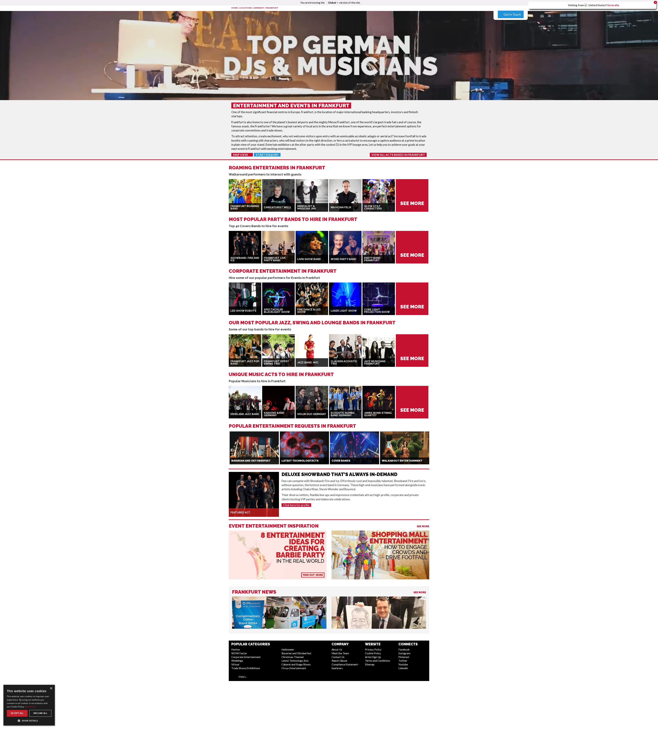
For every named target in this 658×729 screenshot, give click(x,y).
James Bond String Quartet (378, 414)
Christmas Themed (292, 657)
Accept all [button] (17, 713)
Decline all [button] (40, 713)
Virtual (235, 664)
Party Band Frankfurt (372, 259)
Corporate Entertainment (246, 657)
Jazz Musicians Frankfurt (375, 362)
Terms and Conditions (377, 660)
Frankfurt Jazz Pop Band (244, 362)
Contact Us (338, 657)
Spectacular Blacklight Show (277, 310)
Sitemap (369, 664)
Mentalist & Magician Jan (306, 207)
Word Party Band (343, 259)
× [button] (51, 688)
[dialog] (29, 705)
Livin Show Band (309, 259)
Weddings (237, 660)
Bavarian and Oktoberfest (296, 653)
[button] (29, 720)
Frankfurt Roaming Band (244, 207)
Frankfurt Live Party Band (275, 259)
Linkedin (403, 668)
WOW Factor (239, 653)
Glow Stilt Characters (373, 207)
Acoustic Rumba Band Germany (343, 414)
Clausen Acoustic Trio (344, 362)
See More (423, 526)
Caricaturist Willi (277, 207)
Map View (240, 154)
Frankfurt (272, 8)
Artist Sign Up (373, 657)
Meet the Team (340, 653)
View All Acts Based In (398, 154)
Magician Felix (341, 207)
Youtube (403, 664)
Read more (30, 706)
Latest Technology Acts (295, 660)
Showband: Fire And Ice (244, 259)
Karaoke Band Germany (274, 414)
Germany (258, 8)
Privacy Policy (373, 649)
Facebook (404, 649)
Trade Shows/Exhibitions (245, 668)
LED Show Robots (243, 311)
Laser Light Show (344, 311)
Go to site (613, 5)
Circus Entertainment (294, 668)
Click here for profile (296, 505)
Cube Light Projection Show (377, 310)
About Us (337, 649)
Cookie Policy (373, 653)
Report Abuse (339, 660)
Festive (235, 649)
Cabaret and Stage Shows (296, 664)
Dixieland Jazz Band (244, 414)
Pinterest (403, 657)
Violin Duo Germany (311, 414)
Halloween (288, 649)
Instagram (404, 653)
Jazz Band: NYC (307, 362)
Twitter (402, 660)
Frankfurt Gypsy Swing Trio (276, 362)
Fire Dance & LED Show (309, 310)
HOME (234, 8)
